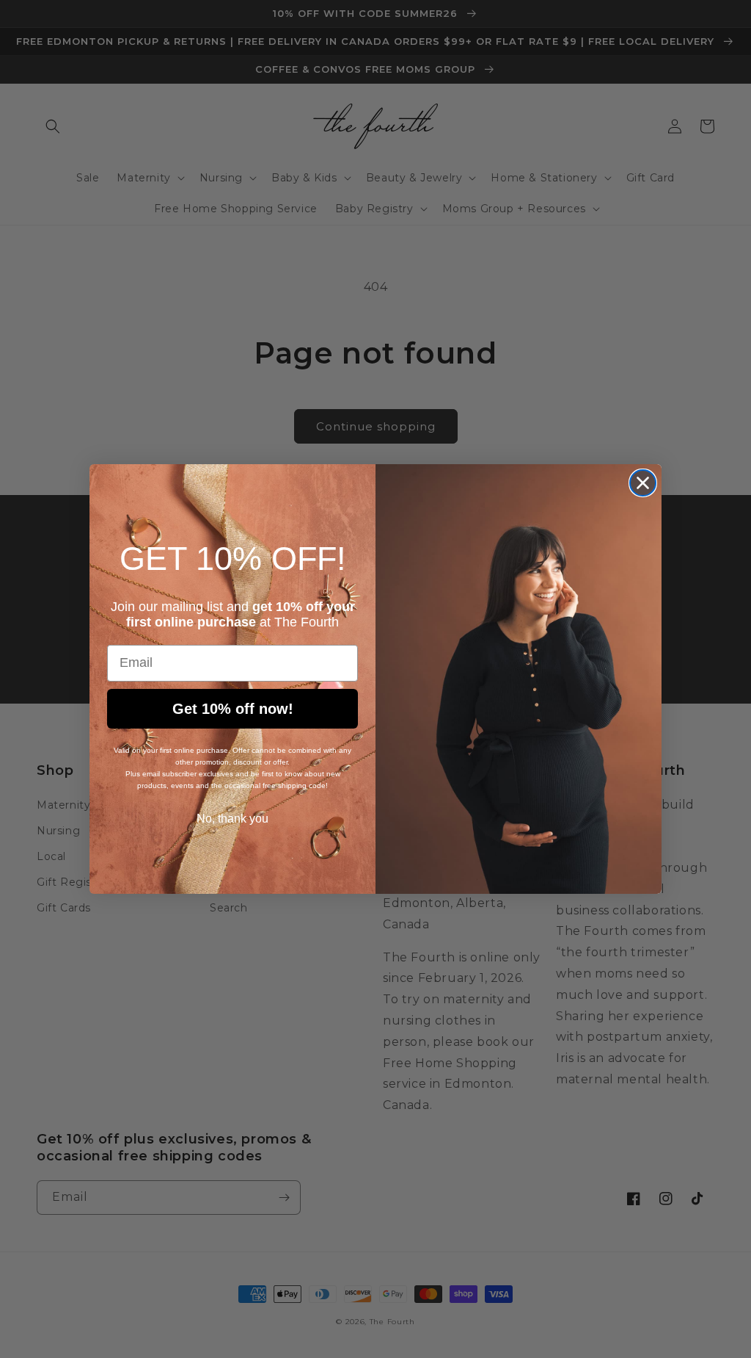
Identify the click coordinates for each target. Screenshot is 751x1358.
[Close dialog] (643, 483)
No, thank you (232, 818)
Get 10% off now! (232, 709)
